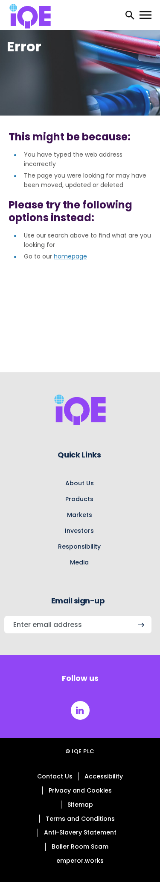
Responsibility (79, 546)
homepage (70, 256)
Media (79, 562)
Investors (79, 530)
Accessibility (103, 776)
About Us (79, 483)
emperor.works (80, 860)
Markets (79, 515)
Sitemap (80, 804)
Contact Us (55, 776)
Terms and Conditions (80, 818)
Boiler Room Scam (80, 846)
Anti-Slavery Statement (80, 832)
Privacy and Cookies (80, 790)
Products (79, 499)
